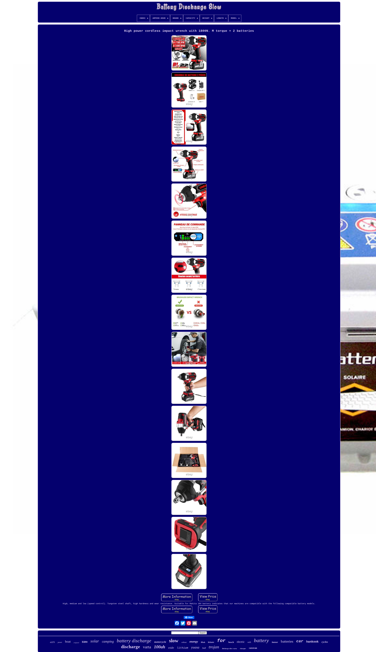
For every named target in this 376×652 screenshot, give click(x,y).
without (184, 642)
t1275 (52, 642)
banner (275, 642)
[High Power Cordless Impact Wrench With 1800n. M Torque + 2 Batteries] (189, 53)
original (76, 642)
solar (94, 641)
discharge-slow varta (229, 648)
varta (147, 647)
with (249, 642)
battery (261, 640)
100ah (159, 646)
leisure (211, 642)
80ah (203, 642)
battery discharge (134, 640)
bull (204, 648)
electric (241, 641)
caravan (253, 648)
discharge (130, 646)
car (299, 641)
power (60, 642)
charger (243, 648)
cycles (325, 642)
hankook (312, 641)
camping (108, 641)
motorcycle (160, 641)
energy (193, 641)
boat (68, 641)
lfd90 (85, 642)
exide (171, 647)
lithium (182, 647)
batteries (287, 641)
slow (173, 640)
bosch (231, 642)
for (221, 640)
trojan (214, 646)
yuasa (195, 647)
